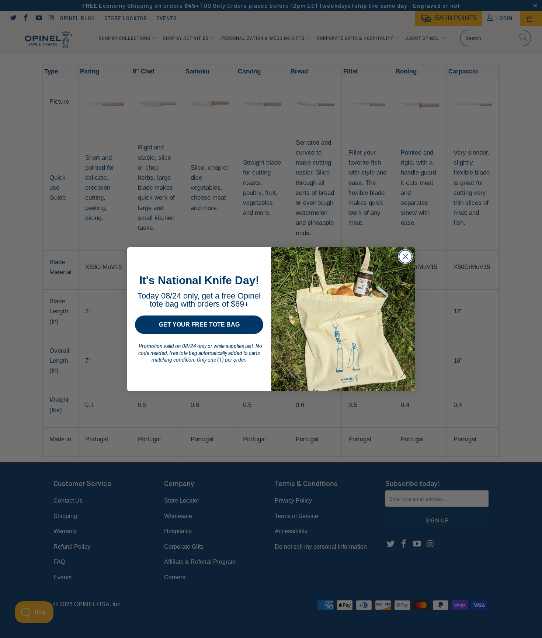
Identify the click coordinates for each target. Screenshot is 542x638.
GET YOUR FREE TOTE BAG (199, 324)
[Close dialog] (405, 256)
